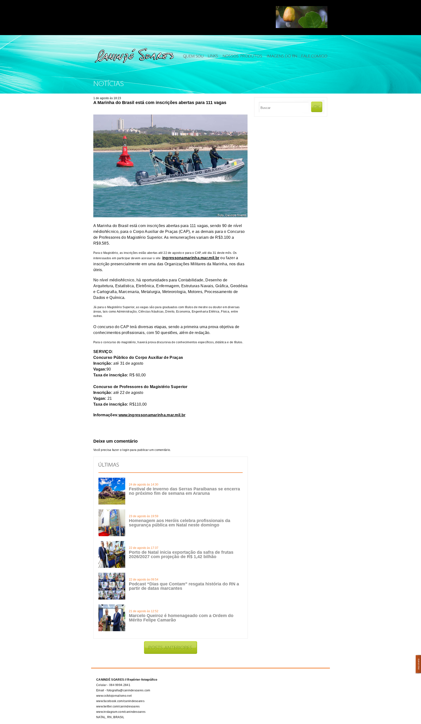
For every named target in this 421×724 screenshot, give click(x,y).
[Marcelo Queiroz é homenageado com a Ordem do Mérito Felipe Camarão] (111, 630)
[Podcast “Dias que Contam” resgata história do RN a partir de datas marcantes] (111, 598)
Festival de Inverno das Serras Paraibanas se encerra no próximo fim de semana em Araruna (184, 491)
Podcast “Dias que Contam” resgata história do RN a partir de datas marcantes (184, 586)
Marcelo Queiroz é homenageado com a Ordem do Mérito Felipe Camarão (181, 617)
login (125, 450)
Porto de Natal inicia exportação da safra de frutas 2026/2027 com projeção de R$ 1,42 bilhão (181, 554)
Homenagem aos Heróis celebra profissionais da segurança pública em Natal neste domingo (179, 522)
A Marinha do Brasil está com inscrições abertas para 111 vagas (159, 102)
